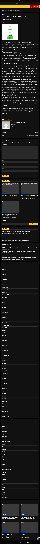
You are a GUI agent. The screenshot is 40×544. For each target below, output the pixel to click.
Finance (3, 456)
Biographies (4, 431)
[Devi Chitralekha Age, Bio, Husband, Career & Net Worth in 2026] (29, 527)
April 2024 (4, 337)
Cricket (3, 444)
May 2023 (4, 365)
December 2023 (5, 348)
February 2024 (5, 343)
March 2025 (4, 310)
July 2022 (4, 391)
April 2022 (4, 398)
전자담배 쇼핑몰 (5, 255)
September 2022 (5, 386)
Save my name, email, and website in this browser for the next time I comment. (18, 173)
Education (4, 449)
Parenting (4, 482)
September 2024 (5, 325)
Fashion (3, 454)
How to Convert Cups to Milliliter (16, 259)
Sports (3, 14)
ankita (4, 538)
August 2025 (4, 297)
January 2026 (4, 284)
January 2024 (4, 345)
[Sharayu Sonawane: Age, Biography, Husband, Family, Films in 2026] (10, 510)
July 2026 (4, 269)
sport (34, 44)
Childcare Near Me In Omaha (8, 251)
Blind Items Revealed (6, 439)
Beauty (3, 429)
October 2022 (5, 383)
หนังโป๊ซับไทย (4, 257)
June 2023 (4, 363)
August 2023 (4, 358)
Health (3, 464)
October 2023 (5, 353)
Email (3, 164)
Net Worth (4, 477)
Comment (4, 144)
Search (4, 220)
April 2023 (4, 368)
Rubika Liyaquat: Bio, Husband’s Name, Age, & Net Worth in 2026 (15, 240)
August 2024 (4, 327)
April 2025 (4, 307)
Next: (29, 134)
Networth (4, 479)
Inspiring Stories (5, 472)
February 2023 (5, 373)
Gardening (4, 461)
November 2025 (5, 289)
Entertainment (5, 451)
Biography (4, 434)
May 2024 (4, 335)
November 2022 (5, 381)
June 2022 (4, 393)
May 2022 (4, 396)
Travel (3, 494)
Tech (3, 489)
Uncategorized (5, 497)
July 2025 (4, 299)
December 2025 (5, 287)
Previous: (10, 134)
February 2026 (5, 282)
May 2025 (4, 305)
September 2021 (5, 416)
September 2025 (5, 294)
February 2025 (5, 312)
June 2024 (4, 332)
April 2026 (4, 277)
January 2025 (4, 315)
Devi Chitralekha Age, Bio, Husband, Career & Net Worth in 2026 (15, 238)
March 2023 (4, 370)
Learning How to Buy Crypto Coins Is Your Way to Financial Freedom (23, 255)
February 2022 (5, 403)
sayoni (22, 537)
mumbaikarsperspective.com (20, 3)
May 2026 (4, 274)
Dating (3, 446)
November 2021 (5, 411)
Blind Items (4, 436)
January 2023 (4, 375)
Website (3, 168)
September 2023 (5, 355)
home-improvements (6, 469)
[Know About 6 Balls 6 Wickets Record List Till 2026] (29, 188)
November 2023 (5, 350)
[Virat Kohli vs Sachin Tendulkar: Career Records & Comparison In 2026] (10, 188)
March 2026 (4, 279)
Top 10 (3, 492)
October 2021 (5, 413)
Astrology (4, 423)
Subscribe (36, 6)
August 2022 (4, 388)
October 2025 (5, 292)
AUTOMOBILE (5, 426)
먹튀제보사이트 (5, 259)
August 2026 (4, 266)
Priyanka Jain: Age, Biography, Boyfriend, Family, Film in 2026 (15, 233)
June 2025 (4, 302)
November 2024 (5, 320)
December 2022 (5, 378)
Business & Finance (6, 441)
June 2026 (4, 272)
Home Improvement (6, 467)
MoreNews (24, 542)
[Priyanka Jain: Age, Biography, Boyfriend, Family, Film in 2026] (29, 510)
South (3, 484)
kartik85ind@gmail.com (7, 19)
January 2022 (4, 406)
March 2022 (4, 401)
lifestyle (3, 474)
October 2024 (5, 322)
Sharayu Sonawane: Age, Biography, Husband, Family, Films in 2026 (16, 231)
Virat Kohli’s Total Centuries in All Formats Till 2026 (10, 215)
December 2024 (5, 317)
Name (3, 160)
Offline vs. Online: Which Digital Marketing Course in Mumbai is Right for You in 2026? (20, 235)
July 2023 (4, 360)
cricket (13, 42)
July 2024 (4, 330)
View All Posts (15, 126)
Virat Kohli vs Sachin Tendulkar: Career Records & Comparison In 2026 (9, 197)
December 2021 (5, 408)
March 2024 (4, 340)
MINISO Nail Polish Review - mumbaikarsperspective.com (14, 247)
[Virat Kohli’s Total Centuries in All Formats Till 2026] (10, 207)
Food (3, 459)
